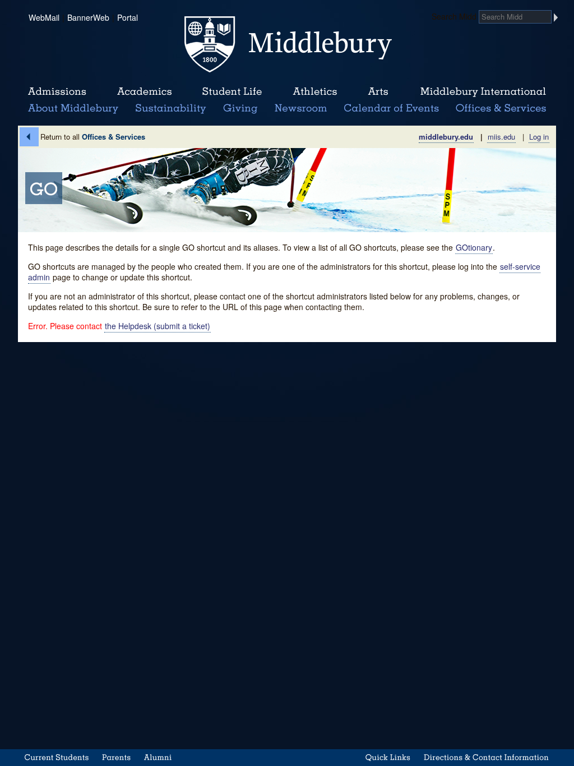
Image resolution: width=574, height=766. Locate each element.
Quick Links (388, 757)
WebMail (44, 17)
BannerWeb (88, 17)
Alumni (158, 757)
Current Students (56, 757)
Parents (116, 757)
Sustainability (170, 109)
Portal (127, 17)
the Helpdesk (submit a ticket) (157, 325)
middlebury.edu (446, 136)
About (73, 109)
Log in (539, 136)
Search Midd (454, 16)
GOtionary (474, 247)
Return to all (92, 136)
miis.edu (501, 136)
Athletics (314, 92)
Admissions (57, 92)
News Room (301, 109)
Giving (238, 109)
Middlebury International (483, 92)
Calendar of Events (393, 109)
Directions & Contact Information (486, 757)
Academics (144, 92)
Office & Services (501, 109)
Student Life (232, 92)
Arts (377, 92)
